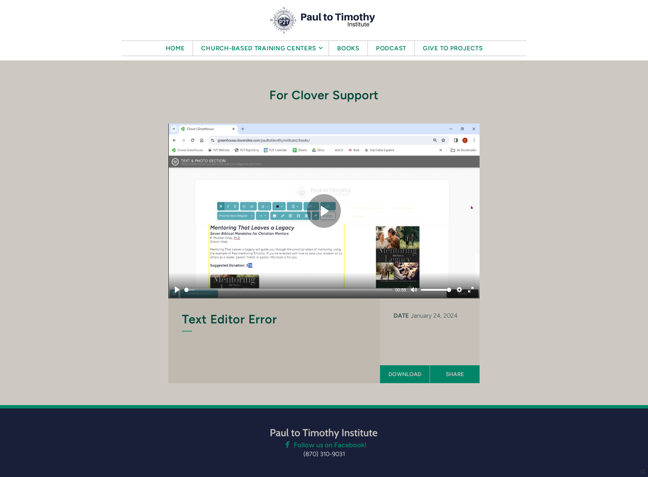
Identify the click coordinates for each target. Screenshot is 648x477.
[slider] (288, 290)
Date (401, 315)
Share (455, 374)
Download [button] (405, 374)
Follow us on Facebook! (330, 445)
